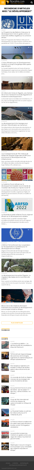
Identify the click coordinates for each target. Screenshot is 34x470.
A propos (15, 463)
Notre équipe (24, 463)
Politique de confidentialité (18, 465)
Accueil (8, 463)
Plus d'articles (17, 322)
